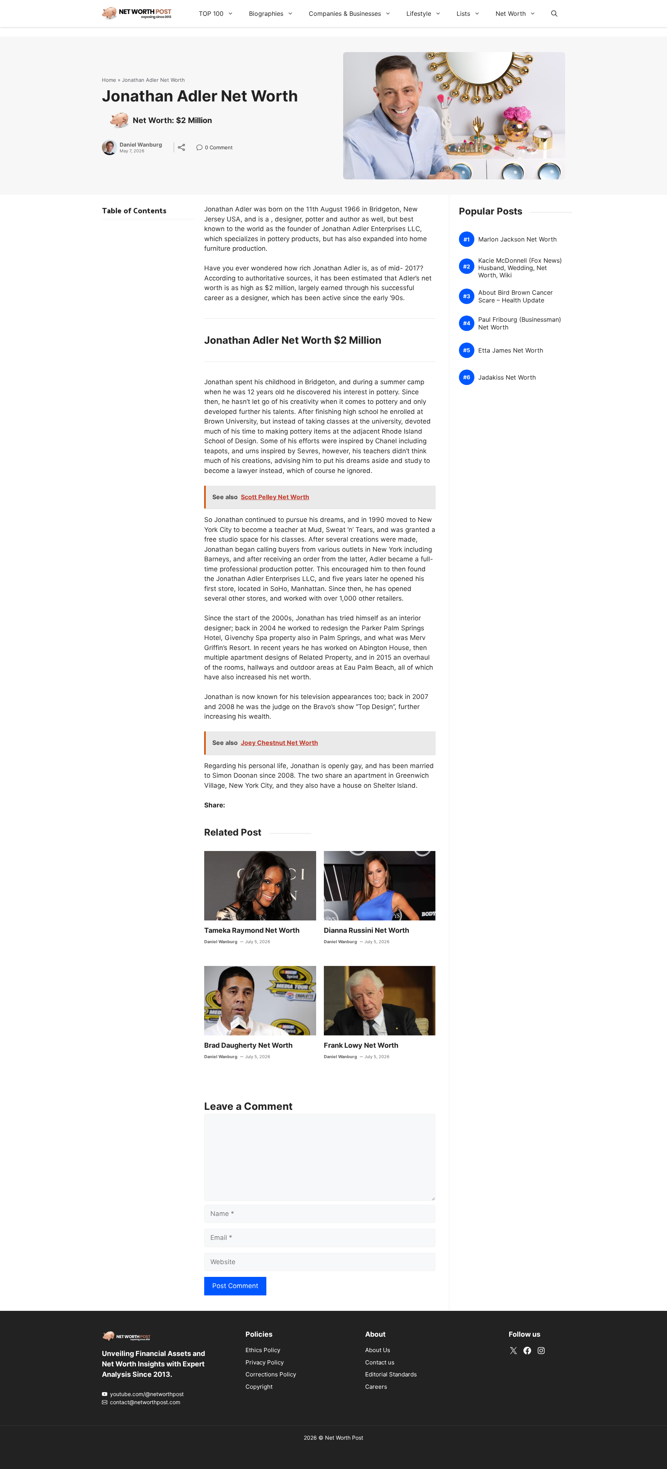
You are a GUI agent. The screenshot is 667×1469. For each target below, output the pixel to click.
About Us (377, 1350)
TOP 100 (211, 13)
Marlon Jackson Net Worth (517, 239)
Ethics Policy (262, 1350)
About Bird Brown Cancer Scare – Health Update (515, 296)
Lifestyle (418, 13)
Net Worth (511, 13)
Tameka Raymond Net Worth (252, 930)
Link (201, 148)
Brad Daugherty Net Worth (248, 1045)
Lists (463, 13)
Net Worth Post (344, 1437)
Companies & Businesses (345, 13)
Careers (376, 1386)
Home (109, 80)
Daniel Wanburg (141, 145)
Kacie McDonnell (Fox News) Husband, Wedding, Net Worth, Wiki (520, 268)
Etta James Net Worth (510, 350)
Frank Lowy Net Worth (361, 1045)
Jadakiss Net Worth (507, 377)
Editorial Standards (391, 1374)
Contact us (379, 1362)
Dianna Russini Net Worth (366, 930)
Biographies (266, 13)
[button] (554, 13)
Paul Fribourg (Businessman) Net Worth (519, 323)
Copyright (259, 1386)
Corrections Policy (270, 1374)
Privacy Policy (264, 1362)
